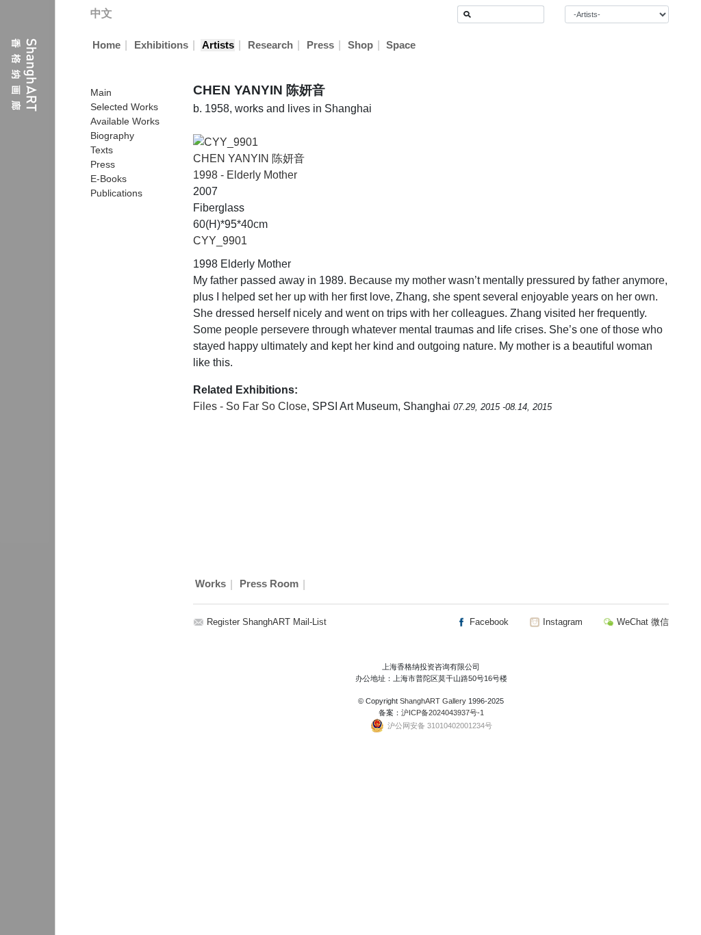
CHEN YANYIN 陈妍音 (249, 158)
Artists (218, 45)
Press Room (269, 584)
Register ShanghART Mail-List (267, 622)
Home (106, 45)
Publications (116, 193)
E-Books (108, 178)
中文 (101, 13)
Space (401, 45)
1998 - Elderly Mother (245, 175)
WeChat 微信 (641, 622)
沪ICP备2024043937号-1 (442, 712)
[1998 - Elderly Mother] (225, 141)
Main (101, 92)
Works (210, 584)
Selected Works (124, 106)
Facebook (488, 622)
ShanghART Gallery (433, 701)
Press (320, 45)
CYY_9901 (220, 240)
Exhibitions (161, 45)
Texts (101, 149)
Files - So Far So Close (250, 406)
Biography (112, 135)
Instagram (561, 622)
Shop (360, 45)
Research (270, 45)
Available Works (125, 121)
